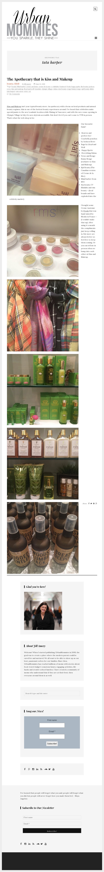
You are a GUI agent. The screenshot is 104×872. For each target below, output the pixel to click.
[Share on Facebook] (88, 503)
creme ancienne (32, 87)
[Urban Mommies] (32, 39)
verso (26, 91)
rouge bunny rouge (74, 89)
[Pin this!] (93, 503)
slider (92, 89)
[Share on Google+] (96, 503)
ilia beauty (84, 87)
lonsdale (38, 89)
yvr (30, 91)
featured (63, 87)
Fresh (68, 87)
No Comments (14, 94)
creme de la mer (44, 87)
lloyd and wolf (29, 89)
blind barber (21, 87)
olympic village (47, 89)
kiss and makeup (17, 89)
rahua (55, 89)
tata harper (11, 91)
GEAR (16, 84)
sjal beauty (85, 89)
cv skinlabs (55, 87)
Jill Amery (27, 84)
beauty (10, 84)
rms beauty (62, 89)
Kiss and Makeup (14, 106)
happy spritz (75, 87)
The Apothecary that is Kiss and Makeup (39, 79)
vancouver (19, 91)
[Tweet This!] (91, 503)
